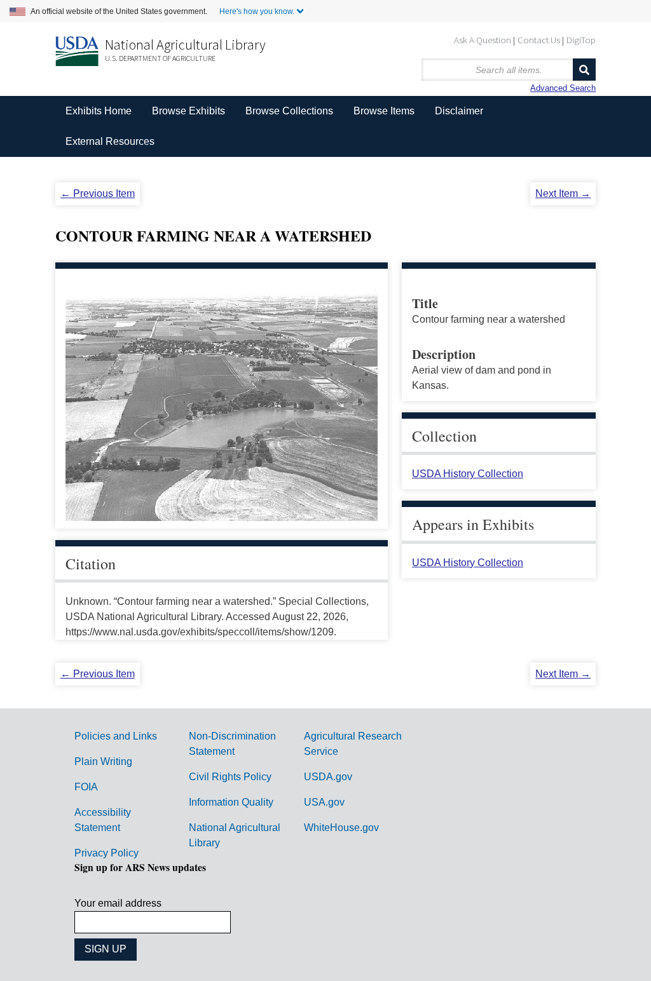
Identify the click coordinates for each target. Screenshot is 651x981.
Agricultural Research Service (353, 744)
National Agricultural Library (185, 44)
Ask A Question (482, 40)
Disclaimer (459, 110)
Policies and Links (115, 736)
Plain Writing (103, 761)
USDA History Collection (467, 473)
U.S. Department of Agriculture (160, 58)
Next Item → (563, 193)
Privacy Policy (106, 853)
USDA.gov (328, 776)
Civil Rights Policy (230, 776)
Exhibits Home (98, 110)
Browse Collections (289, 110)
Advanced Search (563, 88)
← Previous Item (97, 193)
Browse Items (384, 110)
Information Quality (231, 802)
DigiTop (581, 40)
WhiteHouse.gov (341, 827)
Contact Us (538, 40)
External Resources (109, 141)
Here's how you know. (256, 11)
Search (584, 69)
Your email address (117, 903)
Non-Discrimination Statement (232, 744)
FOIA (86, 786)
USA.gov (324, 802)
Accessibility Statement (102, 820)
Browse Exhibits (188, 110)
